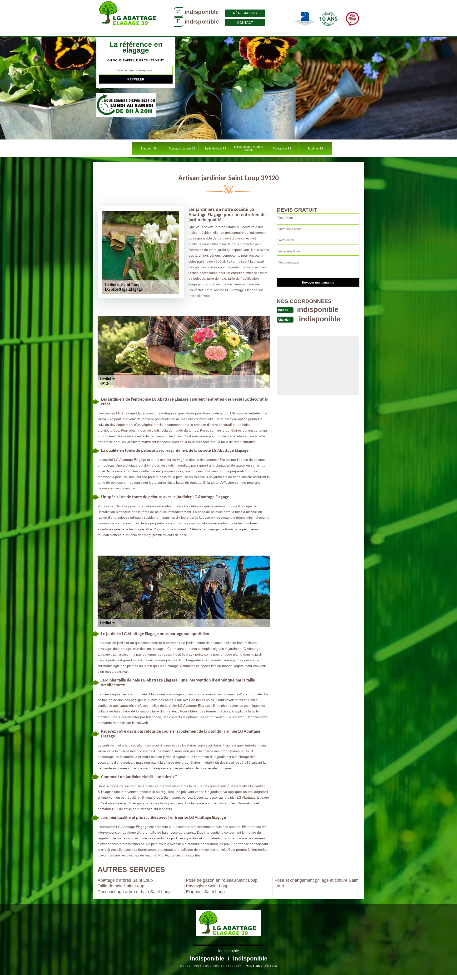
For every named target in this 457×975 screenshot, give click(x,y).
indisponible (201, 12)
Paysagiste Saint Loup (207, 886)
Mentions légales (261, 966)
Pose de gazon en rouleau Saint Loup (222, 880)
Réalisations (245, 13)
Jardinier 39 (315, 148)
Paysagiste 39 (282, 148)
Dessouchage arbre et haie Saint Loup (134, 891)
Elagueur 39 (149, 148)
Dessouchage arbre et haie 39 (248, 148)
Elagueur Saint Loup (205, 891)
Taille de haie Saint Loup (121, 886)
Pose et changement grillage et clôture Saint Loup (316, 883)
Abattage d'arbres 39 (182, 148)
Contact (245, 23)
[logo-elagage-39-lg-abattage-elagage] (128, 18)
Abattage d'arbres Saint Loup (125, 880)
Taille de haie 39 (215, 148)
